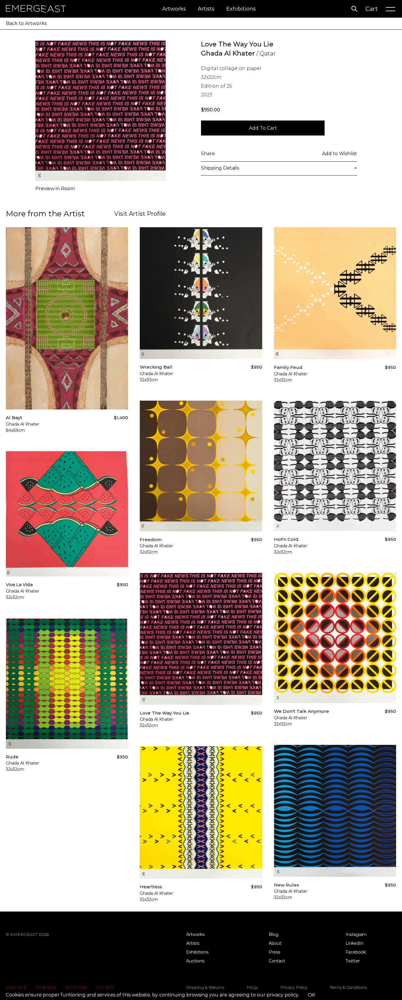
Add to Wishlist (339, 153)
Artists (206, 9)
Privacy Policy (293, 987)
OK (311, 995)
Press (274, 952)
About (275, 943)
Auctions (195, 961)
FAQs (252, 987)
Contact (277, 961)
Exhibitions (241, 9)
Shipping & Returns (205, 987)
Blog (273, 934)
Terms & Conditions (348, 987)
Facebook (355, 952)
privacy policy (282, 995)
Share (208, 153)
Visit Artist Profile (140, 213)
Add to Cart (263, 128)
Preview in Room (55, 188)
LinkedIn (354, 943)
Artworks (174, 9)
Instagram (356, 934)
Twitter (352, 961)
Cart (372, 8)
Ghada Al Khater (228, 53)
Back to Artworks (26, 23)
